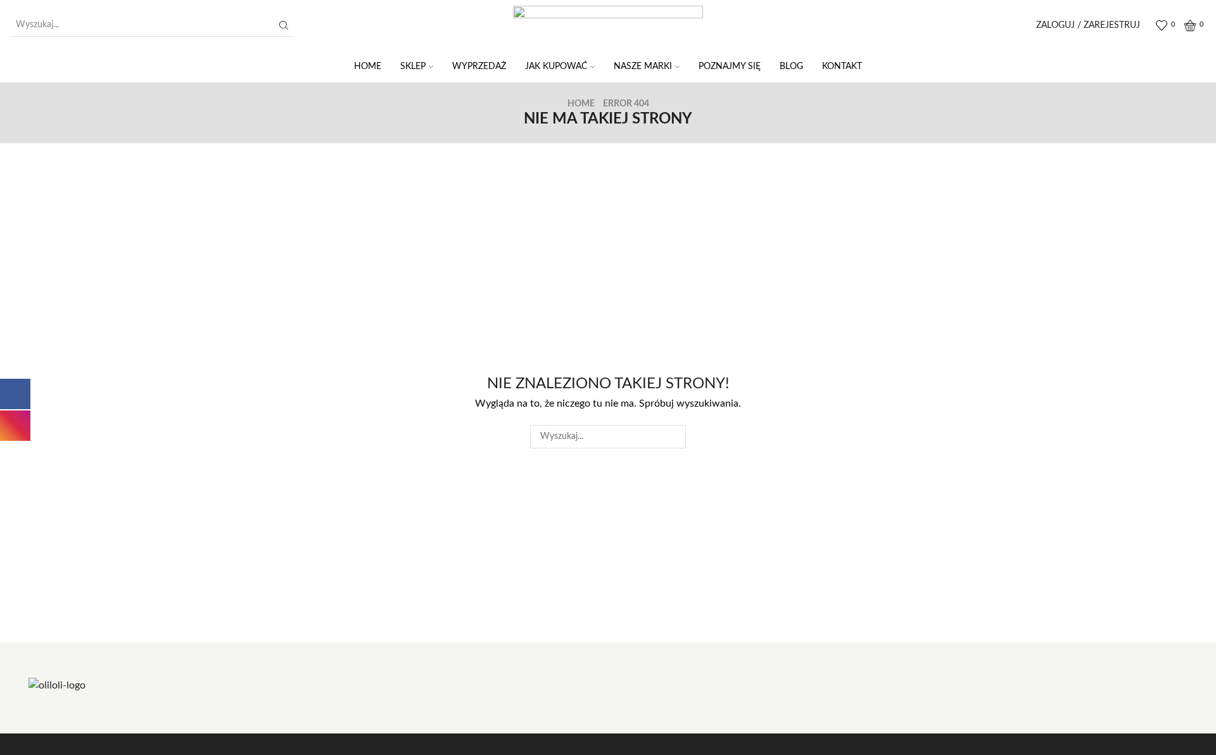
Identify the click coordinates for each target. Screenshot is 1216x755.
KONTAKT (842, 66)
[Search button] (283, 25)
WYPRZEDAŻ (479, 66)
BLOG (791, 66)
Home (581, 103)
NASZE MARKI (643, 66)
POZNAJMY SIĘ (730, 66)
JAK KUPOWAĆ (556, 66)
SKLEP (413, 66)
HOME (367, 66)
